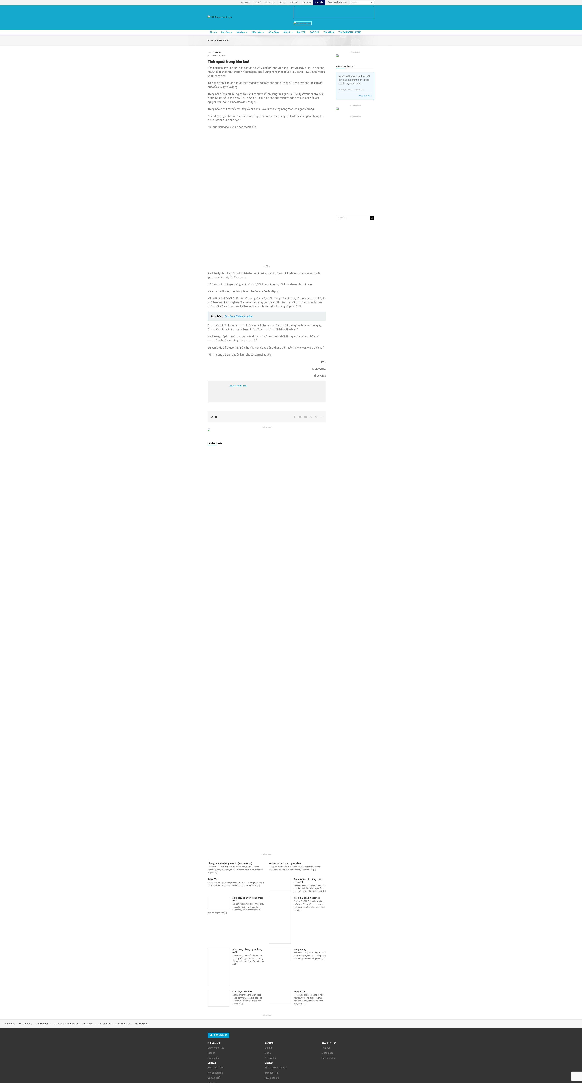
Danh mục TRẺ (216, 1047)
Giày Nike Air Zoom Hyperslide (285, 863)
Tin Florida (9, 1023)
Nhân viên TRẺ (215, 1067)
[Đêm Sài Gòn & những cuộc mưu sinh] (280, 884)
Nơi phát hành (215, 1072)
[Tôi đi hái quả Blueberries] (280, 920)
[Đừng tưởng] (280, 954)
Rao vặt (326, 1047)
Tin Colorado (104, 1023)
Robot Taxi (213, 879)
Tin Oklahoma (122, 1023)
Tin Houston (42, 1023)
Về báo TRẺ (214, 1077)
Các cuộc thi (328, 1058)
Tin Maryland (142, 1023)
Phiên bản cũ (272, 1077)
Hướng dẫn (214, 1058)
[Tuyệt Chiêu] (280, 997)
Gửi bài (269, 1047)
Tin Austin (87, 1023)
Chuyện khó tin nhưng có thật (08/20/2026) (230, 863)
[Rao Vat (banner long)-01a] (334, 13)
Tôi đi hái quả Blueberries (307, 898)
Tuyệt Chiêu (300, 991)
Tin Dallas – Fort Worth (65, 1023)
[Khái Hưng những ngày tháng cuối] (218, 967)
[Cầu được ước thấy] (218, 998)
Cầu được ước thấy (242, 991)
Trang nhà (220, 1035)
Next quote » (365, 95)
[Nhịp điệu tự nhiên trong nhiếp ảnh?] (218, 903)
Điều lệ (211, 1052)
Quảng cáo (327, 1052)
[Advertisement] (355, 163)
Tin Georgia (25, 1023)
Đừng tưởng (300, 949)
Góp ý (268, 1052)
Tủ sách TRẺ (271, 1072)
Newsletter (270, 1058)
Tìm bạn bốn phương (276, 1067)
